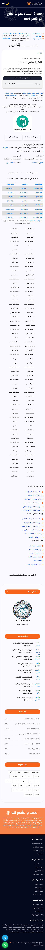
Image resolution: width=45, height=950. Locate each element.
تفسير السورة (37, 38)
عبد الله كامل (15, 350)
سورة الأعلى (24, 217)
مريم (37, 781)
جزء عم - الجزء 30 (36, 546)
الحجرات (14, 785)
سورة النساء (9, 93)
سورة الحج (39, 196)
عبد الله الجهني (30, 350)
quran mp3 (38, 560)
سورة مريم (11, 192)
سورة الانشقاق (37, 217)
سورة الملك (24, 213)
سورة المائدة (38, 188)
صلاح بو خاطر (31, 95)
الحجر (23, 776)
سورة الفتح (38, 205)
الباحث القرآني (39, 864)
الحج (31, 781)
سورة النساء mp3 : (35, 220)
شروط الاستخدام (38, 847)
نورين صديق (30, 463)
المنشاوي (30, 426)
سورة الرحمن (24, 209)
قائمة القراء (13, 33)
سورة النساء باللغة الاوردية (32, 529)
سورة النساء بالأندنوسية (33, 522)
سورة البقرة (38, 184)
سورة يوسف (24, 188)
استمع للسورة (36, 33)
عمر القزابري (30, 375)
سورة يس (25, 200)
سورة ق (11, 205)
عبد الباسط (30, 313)
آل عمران (25, 184)
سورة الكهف (24, 192)
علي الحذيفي (30, 363)
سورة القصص (23, 196)
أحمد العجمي (30, 237)
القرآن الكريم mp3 (23, 33)
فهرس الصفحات (38, 894)
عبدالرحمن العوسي (15, 313)
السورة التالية (13, 173)
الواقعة (15, 790)
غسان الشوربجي (30, 388)
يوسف (37, 776)
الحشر (37, 794)
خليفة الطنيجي (30, 275)
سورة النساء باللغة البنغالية (31, 526)
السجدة (8, 781)
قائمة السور (10, 162)
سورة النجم (38, 209)
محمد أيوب (15, 400)
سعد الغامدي (15, 275)
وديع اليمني (15, 463)
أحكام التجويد (39, 911)
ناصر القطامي (15, 451)
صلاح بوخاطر (15, 300)
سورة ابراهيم (10, 188)
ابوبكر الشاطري (15, 287)
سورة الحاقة (10, 213)
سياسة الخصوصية (37, 843)
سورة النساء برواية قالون (32, 506)
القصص (25, 781)
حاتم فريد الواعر (30, 262)
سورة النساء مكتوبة (31, 137)
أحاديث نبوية (39, 867)
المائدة (11, 772)
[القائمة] (3, 3)
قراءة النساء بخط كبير (34, 495)
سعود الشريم (30, 287)
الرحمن (22, 790)
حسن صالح (15, 262)
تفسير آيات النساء (35, 537)
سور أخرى (38, 36)
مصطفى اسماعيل (30, 451)
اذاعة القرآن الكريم (35, 557)
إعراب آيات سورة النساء (33, 533)
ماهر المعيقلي (30, 400)
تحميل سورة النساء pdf (33, 499)
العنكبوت (11, 196)
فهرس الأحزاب (39, 891)
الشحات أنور (30, 300)
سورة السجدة (38, 200)
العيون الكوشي (15, 375)
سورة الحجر (38, 192)
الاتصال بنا (40, 854)
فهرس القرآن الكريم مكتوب (31, 510)
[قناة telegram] (5, 938)
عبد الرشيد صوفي (15, 325)
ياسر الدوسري (30, 476)
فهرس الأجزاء (39, 887)
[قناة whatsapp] (5, 945)
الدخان (28, 785)
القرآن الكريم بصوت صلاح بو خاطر (33, 93)
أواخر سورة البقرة (35, 549)
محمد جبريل (15, 413)
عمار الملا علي (15, 237)
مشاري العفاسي (15, 438)
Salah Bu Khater (11, 95)
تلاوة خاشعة (6, 38)
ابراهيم (30, 776)
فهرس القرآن (39, 884)
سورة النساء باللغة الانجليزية (31, 518)
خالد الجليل (15, 250)
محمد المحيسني (30, 413)
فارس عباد (15, 388)
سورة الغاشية (10, 217)
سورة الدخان (10, 200)
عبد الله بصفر (15, 338)
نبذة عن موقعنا (38, 850)
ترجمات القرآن (39, 870)
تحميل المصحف (37, 162)
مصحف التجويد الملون (33, 564)
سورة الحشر (38, 213)
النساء (22, 173)
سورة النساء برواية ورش (33, 502)
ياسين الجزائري (15, 476)
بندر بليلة (30, 250)
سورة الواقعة (10, 209)
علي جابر (15, 363)
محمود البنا (30, 438)
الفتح (21, 785)
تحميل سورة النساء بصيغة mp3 (22, 129)
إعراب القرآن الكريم (37, 914)
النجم (29, 790)
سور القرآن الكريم (35, 553)
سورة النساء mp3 (13, 137)
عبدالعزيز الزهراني (30, 338)
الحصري (15, 426)
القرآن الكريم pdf (38, 904)
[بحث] (8, 591)
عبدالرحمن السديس (30, 325)
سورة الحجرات (23, 205)
